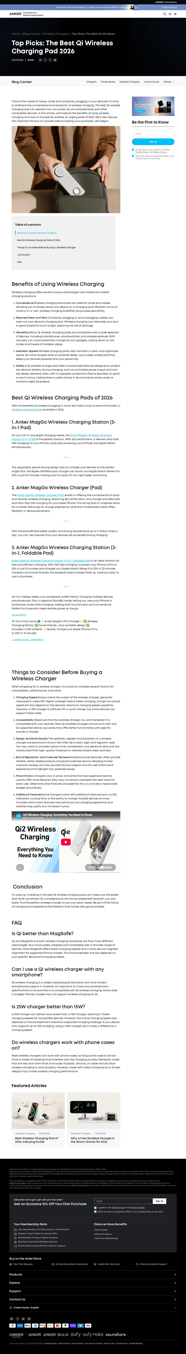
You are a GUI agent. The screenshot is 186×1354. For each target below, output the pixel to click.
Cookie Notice (122, 1343)
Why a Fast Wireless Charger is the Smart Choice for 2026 (92, 1140)
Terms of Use (141, 152)
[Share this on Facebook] (45, 60)
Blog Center (31, 34)
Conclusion (24, 254)
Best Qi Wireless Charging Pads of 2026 (38, 240)
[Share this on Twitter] (40, 60)
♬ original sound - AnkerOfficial (27, 639)
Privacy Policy (160, 152)
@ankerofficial (19, 615)
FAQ (19, 262)
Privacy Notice (137, 1207)
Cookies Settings (136, 1343)
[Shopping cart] (170, 14)
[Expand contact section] (175, 1299)
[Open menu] (175, 14)
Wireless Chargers (56, 34)
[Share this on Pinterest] (50, 60)
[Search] (164, 14)
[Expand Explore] (175, 1282)
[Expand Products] (175, 1274)
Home (16, 34)
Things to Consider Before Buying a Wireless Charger (46, 247)
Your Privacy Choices (93, 1343)
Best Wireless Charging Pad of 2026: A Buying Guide (36, 1140)
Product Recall (169, 7)
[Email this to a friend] (55, 60)
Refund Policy (64, 1343)
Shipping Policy (51, 1343)
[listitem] (11, 1319)
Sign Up (153, 141)
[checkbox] (95, 1208)
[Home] (27, 14)
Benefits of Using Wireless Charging (37, 232)
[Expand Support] (175, 1291)
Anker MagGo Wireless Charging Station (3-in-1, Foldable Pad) (51, 560)
